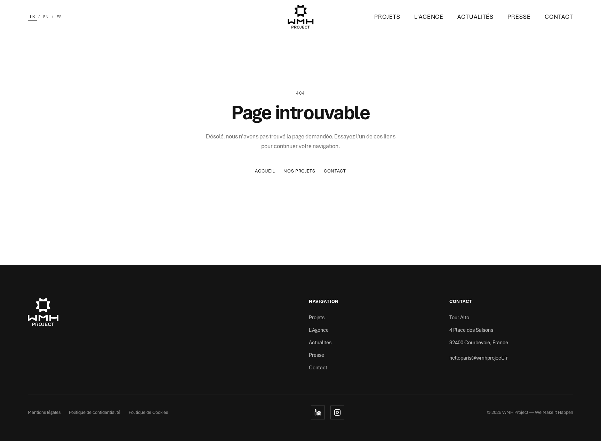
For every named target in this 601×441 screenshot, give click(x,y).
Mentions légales (44, 412)
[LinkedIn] (318, 412)
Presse (518, 17)
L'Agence (428, 17)
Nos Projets (299, 171)
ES (59, 16)
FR (32, 16)
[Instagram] (337, 412)
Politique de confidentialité (94, 412)
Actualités (475, 17)
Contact (559, 17)
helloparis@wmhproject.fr (478, 357)
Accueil (265, 171)
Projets (387, 17)
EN (45, 16)
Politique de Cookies (148, 412)
